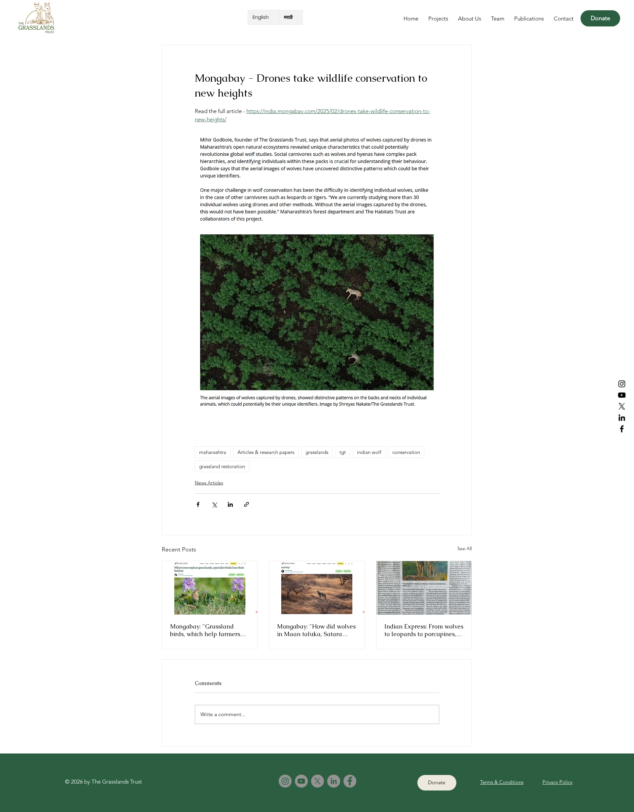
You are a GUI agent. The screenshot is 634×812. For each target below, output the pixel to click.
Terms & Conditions (501, 782)
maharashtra (212, 452)
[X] (317, 781)
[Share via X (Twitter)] (214, 504)
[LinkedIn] (621, 417)
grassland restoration (222, 466)
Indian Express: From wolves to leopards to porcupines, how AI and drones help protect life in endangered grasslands (423, 630)
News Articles (209, 483)
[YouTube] (621, 395)
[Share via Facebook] (198, 504)
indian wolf (369, 452)
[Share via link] (246, 504)
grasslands (316, 452)
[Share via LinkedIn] (230, 504)
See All (464, 548)
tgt (342, 452)
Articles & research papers (265, 452)
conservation (406, 452)
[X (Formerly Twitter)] (621, 406)
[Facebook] (621, 428)
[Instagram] (621, 383)
